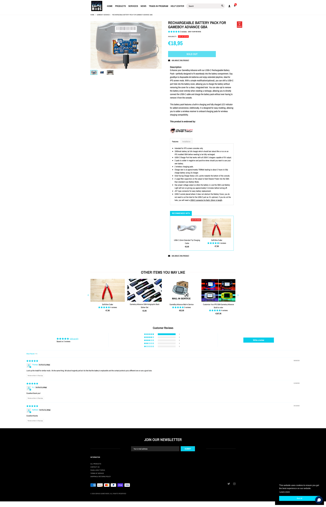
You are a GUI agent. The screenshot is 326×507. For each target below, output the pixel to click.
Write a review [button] (258, 340)
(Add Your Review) (194, 32)
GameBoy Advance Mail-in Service (181, 304)
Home (92, 15)
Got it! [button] (299, 498)
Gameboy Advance (103, 15)
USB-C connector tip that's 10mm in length (206, 200)
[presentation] (88, 295)
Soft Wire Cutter (216, 240)
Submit (188, 448)
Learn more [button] (285, 492)
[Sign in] (229, 6)
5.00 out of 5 (74, 338)
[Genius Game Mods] (96, 5)
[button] (174, 31)
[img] (32, 361)
